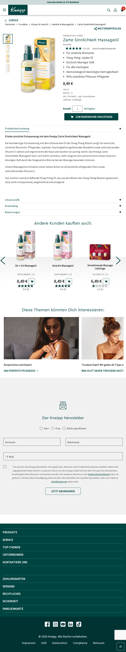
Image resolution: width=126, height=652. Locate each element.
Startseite (10, 24)
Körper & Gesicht (39, 24)
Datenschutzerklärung (99, 474)
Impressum (29, 643)
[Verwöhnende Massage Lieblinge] (100, 245)
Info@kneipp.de (59, 481)
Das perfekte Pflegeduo (19, 370)
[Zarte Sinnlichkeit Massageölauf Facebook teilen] (99, 22)
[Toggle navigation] (4, 10)
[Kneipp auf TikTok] (78, 624)
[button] (115, 10)
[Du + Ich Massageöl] (26, 245)
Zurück (13, 20)
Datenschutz (59, 643)
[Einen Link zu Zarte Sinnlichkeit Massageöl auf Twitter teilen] (105, 22)
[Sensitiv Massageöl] (63, 245)
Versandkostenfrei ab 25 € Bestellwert (63, 2)
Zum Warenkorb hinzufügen (93, 116)
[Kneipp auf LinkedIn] (71, 624)
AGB (43, 643)
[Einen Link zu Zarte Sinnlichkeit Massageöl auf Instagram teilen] (117, 22)
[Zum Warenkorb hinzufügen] (32, 281)
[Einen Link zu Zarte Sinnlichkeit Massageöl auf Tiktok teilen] (110, 22)
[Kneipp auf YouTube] (63, 624)
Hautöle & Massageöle (63, 24)
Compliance (80, 643)
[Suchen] (108, 10)
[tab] (63, 129)
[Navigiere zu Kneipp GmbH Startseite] (18, 9)
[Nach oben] (120, 646)
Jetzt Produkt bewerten (104, 48)
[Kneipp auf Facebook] (47, 624)
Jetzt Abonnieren (63, 491)
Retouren (98, 643)
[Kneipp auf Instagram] (56, 624)
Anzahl (67, 108)
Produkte (23, 24)
